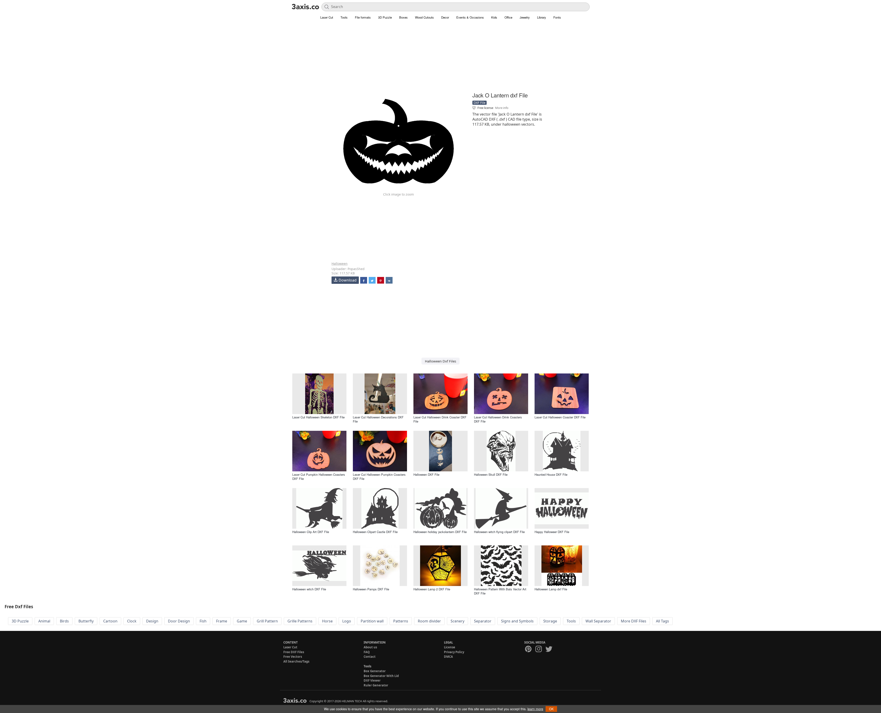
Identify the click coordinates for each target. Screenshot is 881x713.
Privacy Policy (454, 652)
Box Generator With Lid (381, 676)
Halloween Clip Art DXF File (310, 532)
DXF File (479, 102)
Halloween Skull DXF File (490, 474)
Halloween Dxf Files (440, 361)
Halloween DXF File (426, 474)
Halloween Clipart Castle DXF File (375, 532)
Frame (221, 621)
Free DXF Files (293, 652)
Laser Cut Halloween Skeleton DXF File (318, 417)
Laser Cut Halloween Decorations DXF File (378, 419)
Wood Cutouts (424, 17)
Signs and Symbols (517, 621)
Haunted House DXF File (551, 474)
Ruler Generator (376, 685)
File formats (363, 17)
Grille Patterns (299, 621)
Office (508, 17)
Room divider (429, 621)
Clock (132, 621)
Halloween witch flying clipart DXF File (499, 532)
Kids (494, 17)
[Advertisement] (440, 58)
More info (501, 108)
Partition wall (372, 621)
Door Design (179, 621)
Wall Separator (598, 621)
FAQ (367, 652)
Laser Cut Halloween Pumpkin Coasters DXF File (379, 476)
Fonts (557, 17)
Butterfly (86, 621)
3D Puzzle (385, 17)
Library (541, 17)
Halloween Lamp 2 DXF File (431, 589)
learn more (535, 709)
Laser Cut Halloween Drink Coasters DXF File (498, 419)
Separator (482, 621)
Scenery (457, 621)
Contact (370, 657)
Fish (203, 621)
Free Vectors (292, 657)
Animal (44, 621)
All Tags (662, 621)
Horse (327, 621)
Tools (344, 17)
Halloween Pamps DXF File (371, 589)
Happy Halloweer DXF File (552, 532)
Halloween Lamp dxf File (551, 589)
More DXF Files (633, 621)
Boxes (403, 17)
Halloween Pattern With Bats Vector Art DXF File (500, 591)
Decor (445, 17)
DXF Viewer (372, 680)
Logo (346, 621)
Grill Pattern (267, 621)
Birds (64, 621)
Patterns (400, 621)
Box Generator (375, 671)
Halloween (340, 263)
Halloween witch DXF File (309, 589)
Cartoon (110, 621)
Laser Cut (326, 17)
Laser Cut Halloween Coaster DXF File (560, 417)
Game (242, 621)
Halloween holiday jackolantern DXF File (440, 532)
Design (152, 621)
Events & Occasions (470, 17)
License (449, 647)
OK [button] (551, 709)
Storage (550, 621)
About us (370, 647)
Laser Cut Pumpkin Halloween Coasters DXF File (318, 476)
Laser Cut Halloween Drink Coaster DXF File (439, 419)
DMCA (448, 657)
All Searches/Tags (296, 661)
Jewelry (525, 17)
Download (348, 280)
